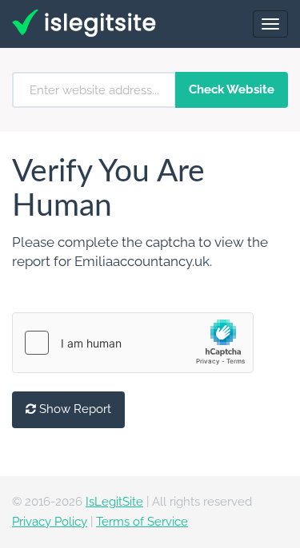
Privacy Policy (49, 521)
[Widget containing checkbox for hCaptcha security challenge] (133, 342)
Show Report (73, 409)
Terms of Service (142, 521)
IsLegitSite (114, 501)
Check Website (231, 89)
